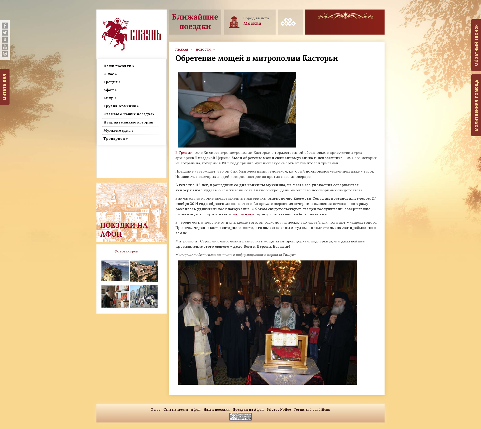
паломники (243, 214)
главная (181, 49)
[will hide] (5, 26)
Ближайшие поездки (195, 21)
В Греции (184, 152)
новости (203, 49)
